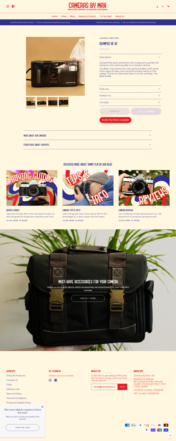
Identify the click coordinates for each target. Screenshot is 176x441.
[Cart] (168, 6)
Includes (103, 102)
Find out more (88, 298)
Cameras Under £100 (109, 38)
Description (105, 57)
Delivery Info (13, 389)
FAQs (9, 384)
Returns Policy (14, 393)
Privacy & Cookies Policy (18, 403)
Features (104, 89)
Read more (105, 76)
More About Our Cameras (35, 135)
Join (122, 387)
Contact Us (12, 380)
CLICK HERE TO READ (17, 220)
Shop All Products (15, 375)
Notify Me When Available (115, 120)
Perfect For (105, 95)
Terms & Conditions (16, 398)
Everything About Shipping (36, 144)
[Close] (42, 407)
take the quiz (22, 427)
